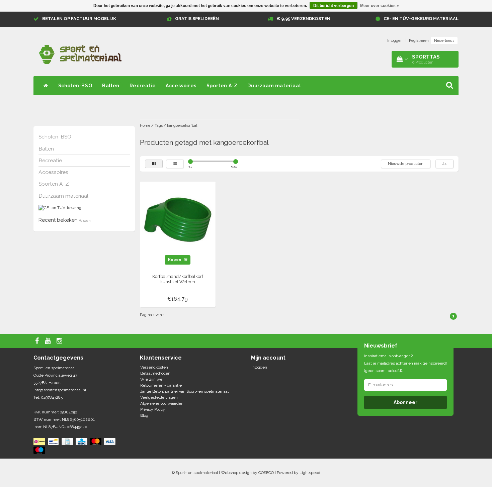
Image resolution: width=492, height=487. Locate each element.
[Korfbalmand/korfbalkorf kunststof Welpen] (177, 219)
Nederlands (444, 40)
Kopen (175, 260)
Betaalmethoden (155, 373)
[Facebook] (37, 341)
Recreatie (143, 85)
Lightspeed (310, 472)
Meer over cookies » (379, 5)
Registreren (419, 40)
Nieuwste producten (405, 164)
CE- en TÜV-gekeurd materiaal (421, 18)
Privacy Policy (152, 409)
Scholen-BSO (75, 85)
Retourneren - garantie (161, 385)
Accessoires (181, 85)
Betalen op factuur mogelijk (79, 18)
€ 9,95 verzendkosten (303, 18)
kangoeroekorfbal (182, 125)
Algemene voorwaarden (161, 403)
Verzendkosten (154, 367)
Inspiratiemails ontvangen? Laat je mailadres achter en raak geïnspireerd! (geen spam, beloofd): (405, 363)
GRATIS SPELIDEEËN (197, 18)
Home (145, 125)
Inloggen (395, 40)
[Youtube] (48, 341)
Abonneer (405, 402)
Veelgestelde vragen (159, 397)
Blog (144, 415)
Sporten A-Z (222, 85)
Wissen (85, 220)
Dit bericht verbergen (333, 5)
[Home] (46, 85)
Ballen (110, 85)
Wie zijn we (151, 379)
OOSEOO (266, 472)
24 (444, 164)
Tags (159, 125)
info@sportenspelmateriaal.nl (59, 390)
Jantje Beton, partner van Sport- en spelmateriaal (184, 391)
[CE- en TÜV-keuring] (59, 207)
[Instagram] (60, 341)
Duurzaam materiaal (274, 85)
